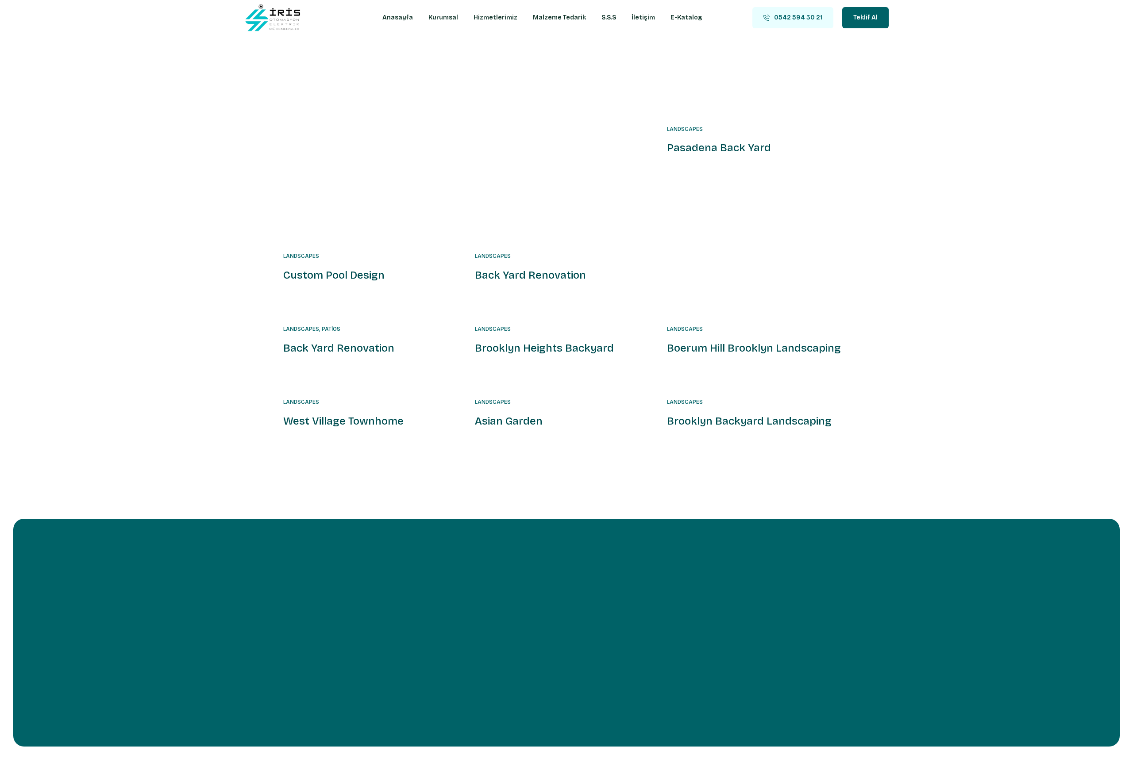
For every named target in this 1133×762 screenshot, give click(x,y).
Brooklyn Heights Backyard (544, 348)
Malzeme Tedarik (559, 17)
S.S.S (608, 17)
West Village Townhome (343, 421)
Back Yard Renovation (530, 275)
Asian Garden (509, 421)
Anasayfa (397, 17)
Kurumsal (443, 17)
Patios (331, 329)
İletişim (643, 17)
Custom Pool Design (334, 275)
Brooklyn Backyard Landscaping (749, 421)
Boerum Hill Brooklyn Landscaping (754, 348)
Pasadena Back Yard (719, 148)
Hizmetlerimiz (495, 17)
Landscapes (301, 256)
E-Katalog (686, 17)
